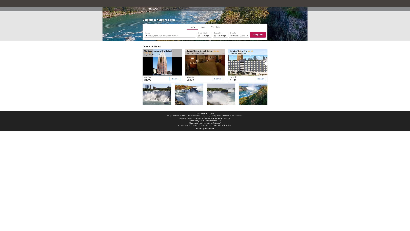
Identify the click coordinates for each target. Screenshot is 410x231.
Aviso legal (182, 118)
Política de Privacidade (209, 118)
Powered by (205, 129)
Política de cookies (224, 118)
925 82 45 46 (225, 116)
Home (144, 9)
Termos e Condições (194, 118)
